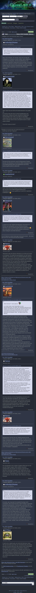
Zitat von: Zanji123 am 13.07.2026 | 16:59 (11, 47)
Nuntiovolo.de (4, 571)
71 (7, 31)
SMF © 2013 (16, 590)
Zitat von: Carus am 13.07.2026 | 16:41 (11, 90)
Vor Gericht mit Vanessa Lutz (7, 353)
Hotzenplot (12, 27)
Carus (7, 361)
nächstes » (32, 29)
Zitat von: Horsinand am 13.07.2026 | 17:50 (12, 179)
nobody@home (11, 42)
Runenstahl (9, 76)
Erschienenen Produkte (22, 566)
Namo (7, 244)
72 (8, 31)
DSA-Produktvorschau (8, 566)
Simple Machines (23, 590)
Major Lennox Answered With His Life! (9, 354)
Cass (7, 461)
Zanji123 (8, 201)
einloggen (14, 13)
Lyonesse (9, 286)
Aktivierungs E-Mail (6, 14)
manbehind (9, 174)
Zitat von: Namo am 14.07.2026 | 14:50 (11, 489)
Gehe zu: (32, 581)
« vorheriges (26, 29)
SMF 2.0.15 (11, 590)
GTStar (8, 530)
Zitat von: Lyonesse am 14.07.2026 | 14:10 (12, 365)
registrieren (21, 13)
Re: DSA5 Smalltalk (7, 38)
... (6, 31)
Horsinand (9, 137)
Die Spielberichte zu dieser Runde (8, 279)
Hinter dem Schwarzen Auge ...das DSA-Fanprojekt (13, 562)
